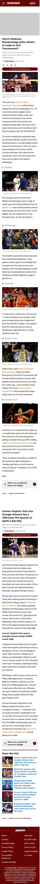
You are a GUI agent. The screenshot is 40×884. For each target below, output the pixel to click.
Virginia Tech (7, 207)
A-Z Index (28, 855)
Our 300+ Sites (30, 839)
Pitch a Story (29, 843)
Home (4, 493)
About (4, 835)
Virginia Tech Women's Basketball (20, 818)
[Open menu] (3, 3)
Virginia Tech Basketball (17, 493)
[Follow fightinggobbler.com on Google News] (34, 484)
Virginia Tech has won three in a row (17, 443)
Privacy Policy (7, 847)
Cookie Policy (7, 851)
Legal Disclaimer (31, 851)
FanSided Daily (8, 843)
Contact (5, 839)
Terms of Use (30, 847)
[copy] (15, 65)
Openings (28, 835)
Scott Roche (9, 61)
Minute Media (12, 867)
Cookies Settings (9, 862)
